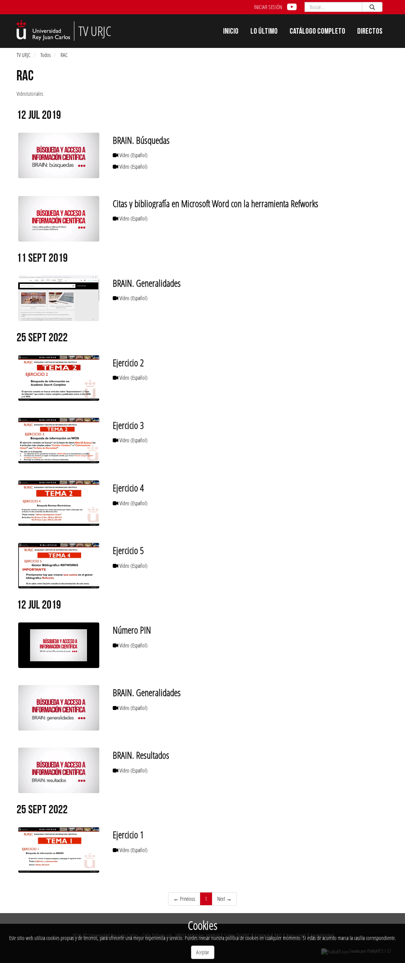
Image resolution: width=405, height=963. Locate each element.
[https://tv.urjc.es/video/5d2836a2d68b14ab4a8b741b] (58, 219)
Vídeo (133, 155)
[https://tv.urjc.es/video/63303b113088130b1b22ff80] (58, 503)
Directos (369, 32)
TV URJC (23, 55)
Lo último (264, 32)
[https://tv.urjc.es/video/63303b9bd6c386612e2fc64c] (58, 565)
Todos (45, 55)
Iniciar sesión (268, 7)
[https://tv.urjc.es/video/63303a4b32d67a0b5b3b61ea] (58, 440)
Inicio (230, 32)
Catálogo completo (317, 32)
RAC (64, 55)
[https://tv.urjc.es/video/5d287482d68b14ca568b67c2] (58, 155)
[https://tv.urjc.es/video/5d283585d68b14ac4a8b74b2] (58, 645)
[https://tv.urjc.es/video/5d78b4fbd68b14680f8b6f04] (58, 298)
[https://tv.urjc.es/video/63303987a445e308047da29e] (58, 378)
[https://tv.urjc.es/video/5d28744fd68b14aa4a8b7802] (58, 708)
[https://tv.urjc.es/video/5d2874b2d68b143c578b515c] (58, 770)
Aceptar (202, 952)
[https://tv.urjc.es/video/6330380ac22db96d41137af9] (58, 850)
